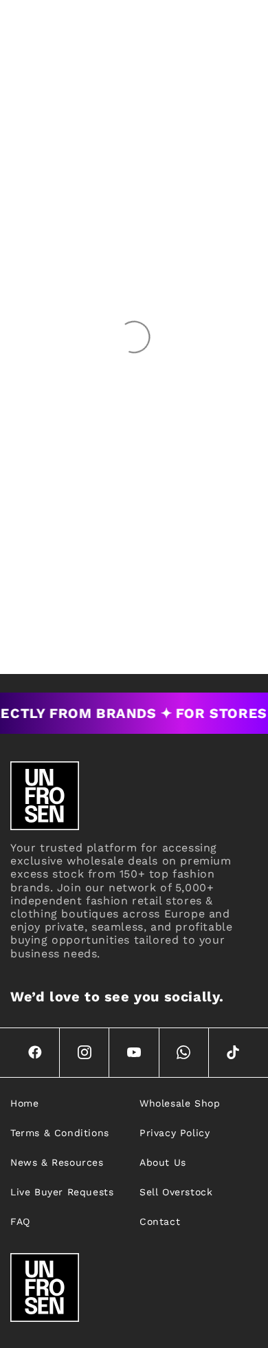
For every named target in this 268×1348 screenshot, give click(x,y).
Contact (159, 1221)
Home (24, 1103)
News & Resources (57, 1162)
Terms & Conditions (59, 1132)
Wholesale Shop (179, 1103)
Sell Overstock (175, 1191)
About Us (162, 1162)
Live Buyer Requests (61, 1191)
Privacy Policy (174, 1132)
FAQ (20, 1221)
